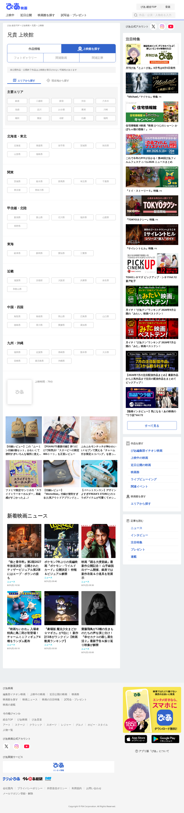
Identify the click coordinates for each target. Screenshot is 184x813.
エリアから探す (141, 504)
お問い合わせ (93, 788)
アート (6, 724)
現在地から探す (60, 80)
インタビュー (139, 535)
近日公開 (26, 15)
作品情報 (34, 49)
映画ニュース (30, 699)
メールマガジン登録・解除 (18, 793)
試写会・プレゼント (74, 15)
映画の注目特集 (51, 699)
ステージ (20, 724)
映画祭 (135, 472)
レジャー (66, 724)
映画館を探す (46, 15)
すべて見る (152, 426)
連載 (134, 557)
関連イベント (139, 486)
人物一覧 (8, 730)
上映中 (10, 15)
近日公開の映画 (141, 465)
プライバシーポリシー (30, 788)
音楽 (167, 7)
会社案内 (8, 788)
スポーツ (52, 724)
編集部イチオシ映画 (14, 694)
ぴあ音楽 (37, 719)
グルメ (79, 724)
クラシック (35, 724)
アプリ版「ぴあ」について (154, 751)
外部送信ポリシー (57, 788)
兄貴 (34, 25)
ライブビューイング (144, 479)
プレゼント (138, 549)
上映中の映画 (139, 458)
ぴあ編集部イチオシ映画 (146, 451)
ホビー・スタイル (98, 724)
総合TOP (8, 719)
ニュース (136, 528)
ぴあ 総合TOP (149, 7)
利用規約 (77, 788)
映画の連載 (9, 704)
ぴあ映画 (26, 25)
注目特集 (136, 542)
